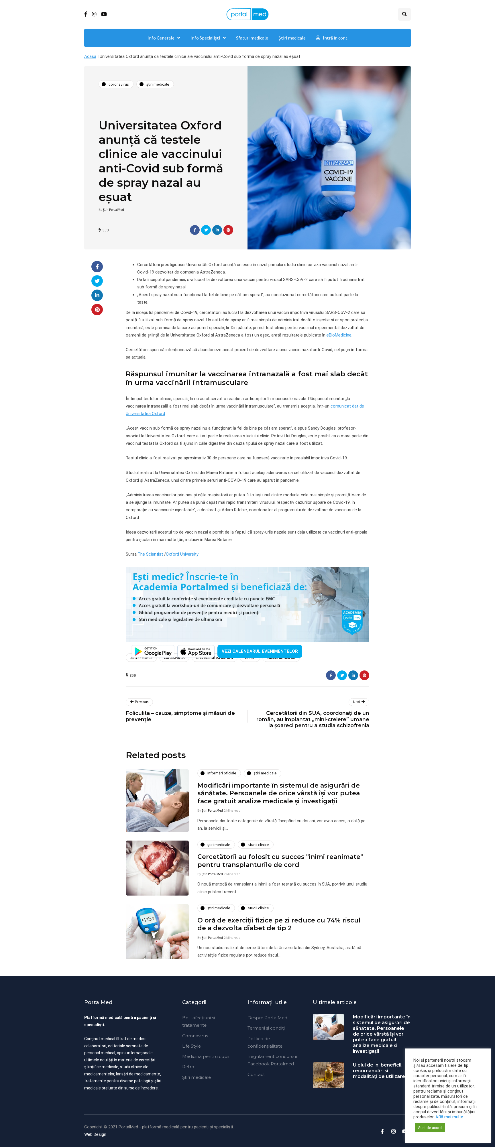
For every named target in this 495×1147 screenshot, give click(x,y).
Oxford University (182, 554)
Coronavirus (195, 1035)
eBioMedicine (339, 335)
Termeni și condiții (266, 1028)
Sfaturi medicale (252, 38)
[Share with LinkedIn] (217, 230)
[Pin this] (228, 230)
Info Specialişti (205, 38)
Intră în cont (335, 38)
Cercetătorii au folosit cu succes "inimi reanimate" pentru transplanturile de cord (280, 861)
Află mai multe (449, 1117)
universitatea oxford (214, 657)
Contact (256, 1074)
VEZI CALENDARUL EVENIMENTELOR (260, 651)
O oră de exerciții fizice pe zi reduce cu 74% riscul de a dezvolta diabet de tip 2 (279, 924)
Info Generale (161, 38)
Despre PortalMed (267, 1017)
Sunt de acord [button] (430, 1128)
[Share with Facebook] (195, 230)
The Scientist (150, 554)
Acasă (90, 56)
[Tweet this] (206, 230)
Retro (188, 1066)
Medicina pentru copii (205, 1056)
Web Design (95, 1134)
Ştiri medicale (292, 38)
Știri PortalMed (113, 209)
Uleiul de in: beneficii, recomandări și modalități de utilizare (379, 1070)
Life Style (191, 1046)
